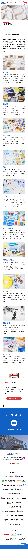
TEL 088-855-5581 (7, 459)
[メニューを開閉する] (25, 3)
